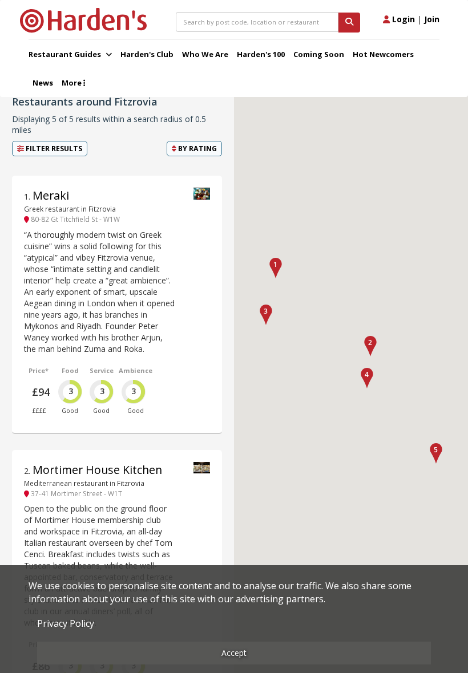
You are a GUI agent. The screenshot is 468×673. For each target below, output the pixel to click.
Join (431, 19)
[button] (275, 268)
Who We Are (205, 54)
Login (402, 19)
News (43, 83)
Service (102, 370)
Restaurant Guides (66, 54)
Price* (39, 370)
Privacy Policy (65, 623)
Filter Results (53, 148)
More (72, 83)
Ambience (135, 370)
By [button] (196, 148)
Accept (234, 652)
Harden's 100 (261, 54)
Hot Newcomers (383, 54)
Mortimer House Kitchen (97, 469)
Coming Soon (318, 54)
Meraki (51, 195)
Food (70, 370)
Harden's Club (147, 54)
